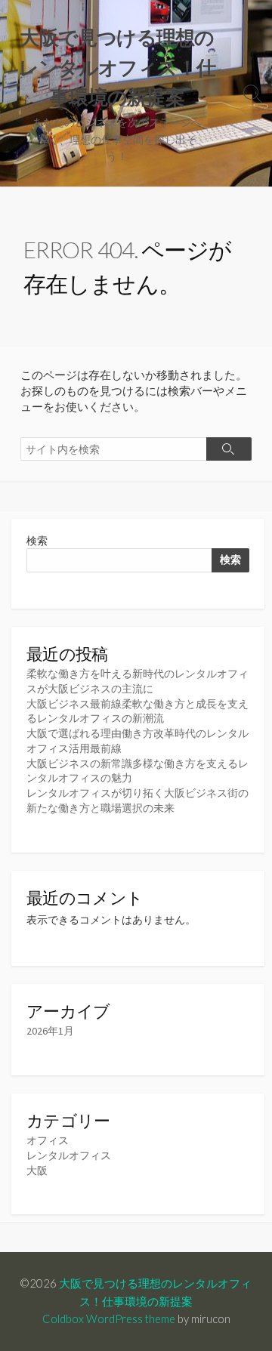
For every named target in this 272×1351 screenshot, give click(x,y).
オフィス (47, 1140)
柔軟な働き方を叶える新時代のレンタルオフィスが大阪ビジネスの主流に (137, 681)
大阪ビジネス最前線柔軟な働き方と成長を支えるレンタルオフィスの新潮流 (137, 711)
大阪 (37, 1170)
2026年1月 (50, 1031)
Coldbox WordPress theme (108, 1318)
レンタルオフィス (68, 1155)
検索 (37, 540)
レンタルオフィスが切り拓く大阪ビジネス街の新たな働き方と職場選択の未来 (137, 800)
